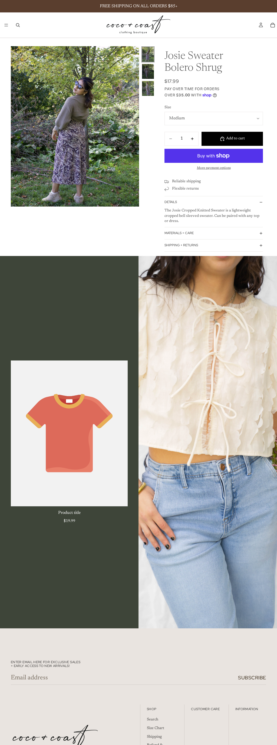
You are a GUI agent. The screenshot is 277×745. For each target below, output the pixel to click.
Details (170, 202)
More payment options (214, 168)
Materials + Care (179, 233)
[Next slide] (133, 126)
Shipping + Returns (181, 245)
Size (167, 107)
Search (152, 720)
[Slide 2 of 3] (148, 71)
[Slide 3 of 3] (148, 88)
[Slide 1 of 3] (148, 54)
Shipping (154, 737)
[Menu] (6, 25)
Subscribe (252, 678)
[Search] (18, 25)
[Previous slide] (17, 126)
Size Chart (155, 728)
